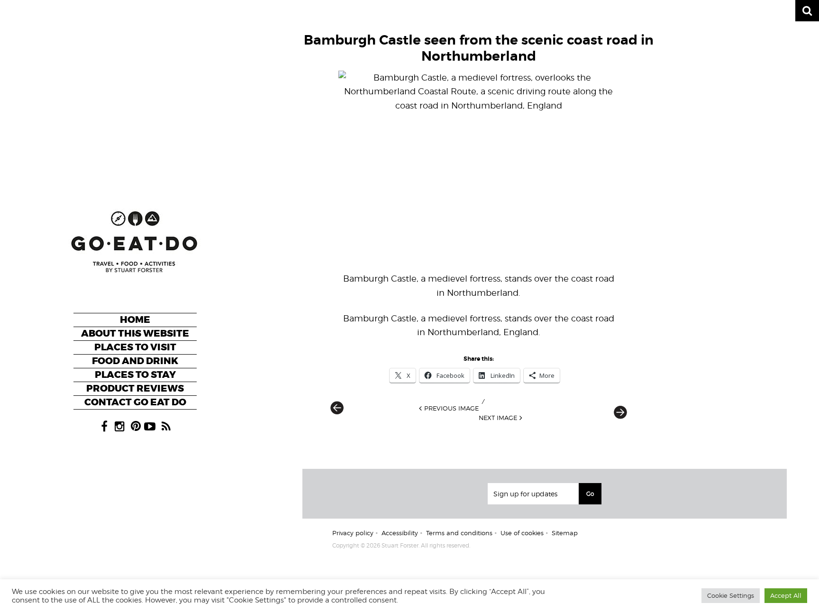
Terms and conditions (459, 533)
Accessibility (400, 533)
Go (590, 493)
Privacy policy (352, 533)
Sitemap (565, 533)
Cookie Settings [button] (730, 595)
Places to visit (135, 347)
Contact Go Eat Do (135, 402)
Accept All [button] (785, 595)
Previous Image (451, 408)
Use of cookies (522, 533)
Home (135, 319)
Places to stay (135, 374)
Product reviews (135, 388)
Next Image (498, 417)
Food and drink (135, 361)
